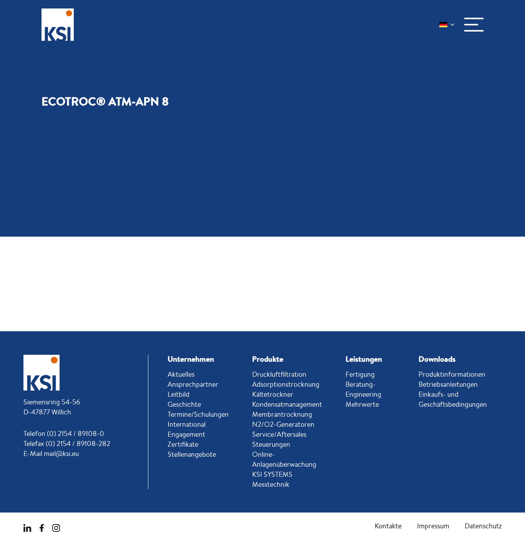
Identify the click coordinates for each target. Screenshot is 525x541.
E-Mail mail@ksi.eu (51, 453)
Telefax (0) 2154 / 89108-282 (66, 443)
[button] (473, 25)
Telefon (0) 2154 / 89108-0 (63, 433)
